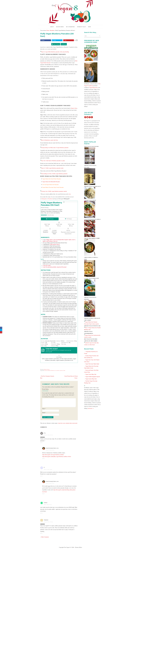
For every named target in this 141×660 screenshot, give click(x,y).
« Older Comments (44, 537)
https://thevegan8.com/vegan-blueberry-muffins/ (53, 454)
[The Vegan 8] (70, 23)
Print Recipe (63, 44)
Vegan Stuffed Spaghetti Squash (92, 376)
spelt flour (61, 370)
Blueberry (49, 370)
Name (44, 408)
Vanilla (64, 370)
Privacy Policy (78, 547)
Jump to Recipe (56, 44)
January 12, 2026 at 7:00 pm (48, 469)
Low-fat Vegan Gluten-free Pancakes (50, 184)
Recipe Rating (45, 389)
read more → (91, 408)
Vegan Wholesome (93, 87)
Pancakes (48, 369)
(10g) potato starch (55, 244)
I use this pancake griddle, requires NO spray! (54, 267)
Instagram (44, 198)
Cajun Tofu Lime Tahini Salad (92, 364)
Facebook (50, 198)
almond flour (46, 370)
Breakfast (45, 369)
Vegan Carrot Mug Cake (90, 374)
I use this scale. (47, 265)
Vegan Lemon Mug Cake (91, 378)
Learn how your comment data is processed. (68, 423)
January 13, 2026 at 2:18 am (50, 483)
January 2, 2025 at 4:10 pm (48, 504)
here (70, 194)
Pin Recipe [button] (69, 218)
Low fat (55, 370)
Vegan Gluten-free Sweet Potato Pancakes (51, 178)
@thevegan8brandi (53, 350)
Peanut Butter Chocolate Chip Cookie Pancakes (53, 187)
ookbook (91, 85)
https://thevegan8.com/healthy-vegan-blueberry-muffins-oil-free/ (56, 456)
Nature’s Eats (74, 108)
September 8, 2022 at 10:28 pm (48, 521)
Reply (41, 442)
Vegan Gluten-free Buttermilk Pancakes (51, 181)
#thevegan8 (49, 351)
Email (44, 412)
